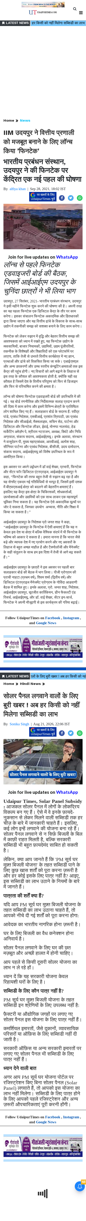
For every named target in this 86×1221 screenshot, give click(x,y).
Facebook (52, 618)
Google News (46, 623)
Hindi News (30, 683)
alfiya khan (18, 189)
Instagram (71, 618)
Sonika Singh (19, 724)
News (25, 120)
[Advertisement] (43, 72)
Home (8, 120)
